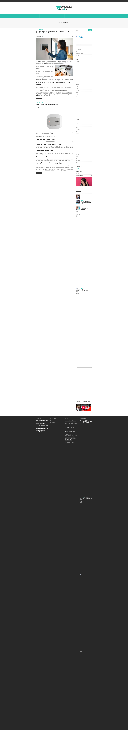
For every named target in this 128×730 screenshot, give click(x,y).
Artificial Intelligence (79, 53)
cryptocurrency (73, 428)
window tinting (67, 443)
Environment (78, 84)
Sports (77, 152)
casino (70, 424)
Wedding (77, 162)
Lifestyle (77, 119)
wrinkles (72, 443)
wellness (72, 442)
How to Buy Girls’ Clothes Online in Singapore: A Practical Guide (42, 423)
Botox (66, 423)
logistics (74, 434)
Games (77, 98)
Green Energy (78, 100)
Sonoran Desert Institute (73, 438)
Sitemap (51, 426)
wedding (74, 439)
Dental (77, 78)
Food (76, 96)
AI (65, 420)
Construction (86, 497)
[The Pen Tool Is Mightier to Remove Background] (81, 457)
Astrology (77, 55)
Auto (76, 57)
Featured (77, 90)
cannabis (66, 424)
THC (71, 439)
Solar (77, 150)
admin (46, 34)
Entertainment (78, 82)
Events (77, 86)
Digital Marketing (67, 430)
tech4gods (45, 63)
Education (77, 80)
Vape (76, 158)
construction (72, 427)
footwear (66, 431)
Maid (76, 121)
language (66, 434)
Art (76, 51)
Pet (76, 131)
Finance (77, 92)
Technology (78, 154)
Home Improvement (40, 29)
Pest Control (78, 129)
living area (70, 434)
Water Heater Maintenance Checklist (47, 104)
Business (77, 61)
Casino (77, 65)
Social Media (67, 438)
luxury (66, 435)
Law (76, 117)
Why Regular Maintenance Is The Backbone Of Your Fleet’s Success (86, 202)
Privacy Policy (52, 422)
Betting (77, 59)
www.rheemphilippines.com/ (49, 170)
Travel (77, 156)
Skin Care (83, 211)
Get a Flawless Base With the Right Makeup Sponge (42, 421)
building (72, 423)
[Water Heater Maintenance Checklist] (54, 120)
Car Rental (77, 63)
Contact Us (52, 424)
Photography (78, 133)
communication (67, 427)
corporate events (67, 428)
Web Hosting (78, 160)
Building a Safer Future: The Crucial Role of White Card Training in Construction (87, 499)
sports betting (67, 439)
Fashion (77, 88)
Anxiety (68, 420)
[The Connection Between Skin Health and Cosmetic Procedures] (78, 207)
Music (77, 125)
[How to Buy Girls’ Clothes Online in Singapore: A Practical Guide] (78, 196)
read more (39, 98)
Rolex (76, 435)
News (77, 127)
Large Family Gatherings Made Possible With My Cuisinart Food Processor (87, 653)
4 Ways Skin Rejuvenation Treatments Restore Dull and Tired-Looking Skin (86, 214)
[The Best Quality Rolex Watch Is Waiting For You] (81, 611)
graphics (74, 431)
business (75, 423)
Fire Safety (77, 94)
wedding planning (67, 442)
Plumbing (77, 135)
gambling (70, 431)
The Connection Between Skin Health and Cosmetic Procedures (86, 208)
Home (51, 420)
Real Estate (78, 137)
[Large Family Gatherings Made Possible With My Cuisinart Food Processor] (81, 688)
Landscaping (78, 115)
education (72, 430)
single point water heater (50, 141)
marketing (69, 435)
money (73, 435)
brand (69, 423)
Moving (77, 123)
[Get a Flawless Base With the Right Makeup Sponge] (84, 181)
